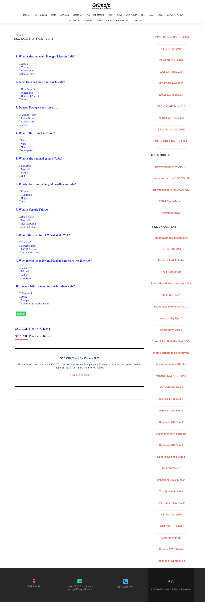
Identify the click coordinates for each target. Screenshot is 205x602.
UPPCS (137, 20)
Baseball (25, 169)
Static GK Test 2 (171, 468)
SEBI (99, 20)
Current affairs (95, 15)
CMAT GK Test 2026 (171, 95)
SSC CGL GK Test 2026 (171, 106)
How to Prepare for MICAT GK (171, 189)
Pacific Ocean (28, 121)
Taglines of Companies (171, 560)
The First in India (171, 272)
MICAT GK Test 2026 (171, 83)
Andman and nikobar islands (35, 303)
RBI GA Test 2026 (171, 48)
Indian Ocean (28, 118)
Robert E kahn (28, 245)
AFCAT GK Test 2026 (171, 118)
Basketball (26, 165)
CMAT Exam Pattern (171, 201)
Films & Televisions (171, 410)
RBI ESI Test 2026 (171, 526)
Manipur (25, 300)
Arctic (24, 124)
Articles (64, 15)
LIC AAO (74, 20)
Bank (160, 15)
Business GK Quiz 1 (171, 422)
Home (25, 15)
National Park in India (171, 260)
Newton (25, 147)
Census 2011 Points (171, 549)
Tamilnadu (26, 194)
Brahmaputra (27, 70)
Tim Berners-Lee (29, 252)
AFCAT (181, 15)
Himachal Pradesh (30, 96)
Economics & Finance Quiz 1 (171, 306)
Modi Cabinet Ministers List (171, 237)
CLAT (170, 15)
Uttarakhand (27, 92)
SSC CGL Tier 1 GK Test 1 (32, 328)
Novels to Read (171, 213)
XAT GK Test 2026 (171, 71)
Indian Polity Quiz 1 (171, 318)
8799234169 (125, 587)
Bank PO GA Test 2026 (171, 129)
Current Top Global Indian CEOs (171, 341)
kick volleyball (28, 223)
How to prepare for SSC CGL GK (171, 178)
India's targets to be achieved (171, 352)
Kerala (24, 191)
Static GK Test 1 (171, 295)
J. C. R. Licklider (29, 249)
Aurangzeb (26, 267)
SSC (151, 15)
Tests (53, 15)
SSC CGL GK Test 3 (171, 399)
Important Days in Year (171, 480)
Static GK (78, 15)
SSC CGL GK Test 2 (171, 387)
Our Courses (40, 15)
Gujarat (25, 198)
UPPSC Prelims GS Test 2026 (171, 37)
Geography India (171, 537)
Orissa (24, 99)
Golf (23, 176)
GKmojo (18, 35)
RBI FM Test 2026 (171, 248)
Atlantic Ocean (28, 114)
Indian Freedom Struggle (171, 433)
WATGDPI (131, 15)
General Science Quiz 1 (171, 456)
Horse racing (27, 216)
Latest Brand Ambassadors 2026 (171, 283)
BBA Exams (122, 20)
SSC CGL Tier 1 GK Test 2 (32, 336)
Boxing (24, 172)
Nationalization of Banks (171, 364)
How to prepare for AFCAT (171, 166)
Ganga (24, 63)
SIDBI (109, 20)
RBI (143, 15)
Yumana (25, 67)
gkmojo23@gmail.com (79, 589)
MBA (110, 15)
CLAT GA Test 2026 (171, 60)
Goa (23, 201)
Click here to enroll (79, 374)
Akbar (24, 274)
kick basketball (28, 227)
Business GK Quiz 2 (171, 445)
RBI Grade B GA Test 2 (171, 503)
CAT (119, 15)
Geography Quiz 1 (171, 329)
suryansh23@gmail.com (79, 586)
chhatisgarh (27, 293)
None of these (28, 73)
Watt (23, 143)
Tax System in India (171, 491)
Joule (23, 140)
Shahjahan (26, 278)
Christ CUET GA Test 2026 (171, 141)
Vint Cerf (26, 242)
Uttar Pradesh (28, 89)
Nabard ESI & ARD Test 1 (171, 376)
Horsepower (27, 150)
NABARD (88, 20)
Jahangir (25, 271)
